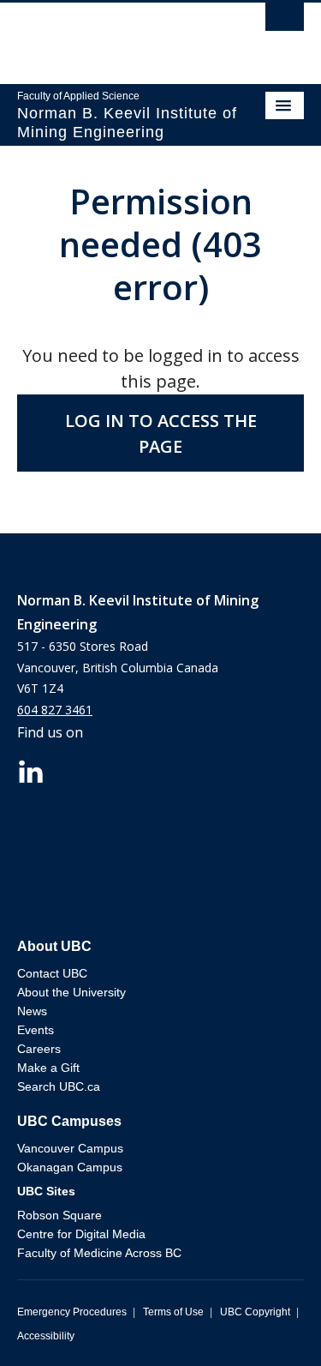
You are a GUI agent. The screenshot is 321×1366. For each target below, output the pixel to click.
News (32, 1011)
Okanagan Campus (69, 1167)
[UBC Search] (284, 21)
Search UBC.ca (58, 1086)
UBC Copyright (255, 1312)
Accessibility (45, 1336)
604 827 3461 (54, 709)
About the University (71, 992)
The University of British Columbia (117, 35)
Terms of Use (173, 1312)
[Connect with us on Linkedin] (31, 770)
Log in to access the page (161, 433)
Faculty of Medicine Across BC (99, 1253)
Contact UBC (52, 973)
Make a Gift (48, 1067)
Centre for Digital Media (81, 1234)
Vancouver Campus (70, 1148)
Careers (39, 1049)
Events (35, 1030)
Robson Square (59, 1215)
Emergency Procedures (72, 1312)
